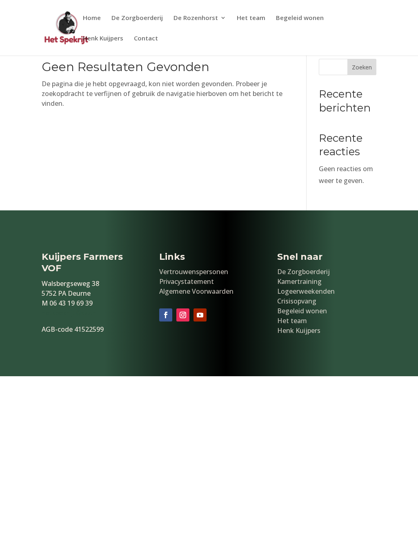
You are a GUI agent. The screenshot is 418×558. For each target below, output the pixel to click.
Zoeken (362, 67)
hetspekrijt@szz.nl (70, 312)
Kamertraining (299, 281)
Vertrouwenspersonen (193, 271)
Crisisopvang (296, 301)
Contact (146, 38)
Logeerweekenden (306, 291)
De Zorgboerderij (137, 18)
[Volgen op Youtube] (200, 314)
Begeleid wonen (300, 18)
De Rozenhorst (195, 18)
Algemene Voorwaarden (196, 291)
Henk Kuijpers (103, 38)
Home (92, 18)
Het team (251, 18)
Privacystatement (186, 281)
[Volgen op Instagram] (182, 314)
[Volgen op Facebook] (165, 314)
